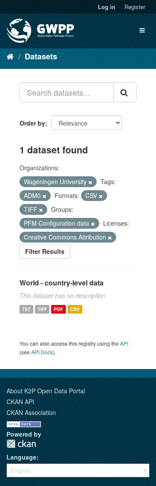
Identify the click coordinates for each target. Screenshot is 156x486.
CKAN (21, 443)
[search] (124, 92)
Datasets (41, 56)
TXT (26, 309)
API (124, 343)
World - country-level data (62, 283)
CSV (75, 309)
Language (21, 457)
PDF (58, 309)
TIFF (42, 309)
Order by (32, 123)
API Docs (42, 352)
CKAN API (20, 401)
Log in (106, 7)
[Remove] (90, 181)
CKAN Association (31, 412)
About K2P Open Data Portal (45, 390)
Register (134, 7)
